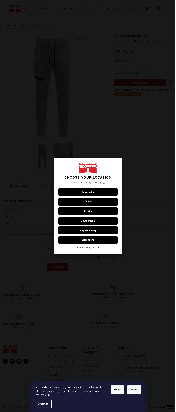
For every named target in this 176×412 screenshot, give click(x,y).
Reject (116, 389)
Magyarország (86, 230)
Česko (86, 201)
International (87, 239)
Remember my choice (87, 247)
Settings (41, 403)
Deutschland (87, 220)
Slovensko (87, 192)
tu (48, 394)
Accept (133, 389)
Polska (87, 211)
